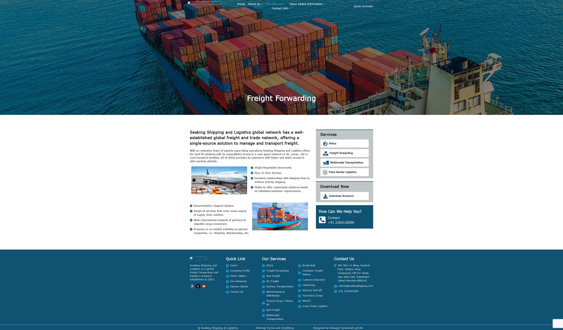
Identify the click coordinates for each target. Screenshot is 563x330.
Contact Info (280, 8)
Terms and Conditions (280, 327)
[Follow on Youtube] (204, 286)
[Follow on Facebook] (192, 286)
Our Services (274, 4)
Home (241, 4)
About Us (254, 4)
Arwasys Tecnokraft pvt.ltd (346, 327)
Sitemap (261, 327)
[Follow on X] (198, 286)
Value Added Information (306, 4)
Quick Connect (363, 6)
